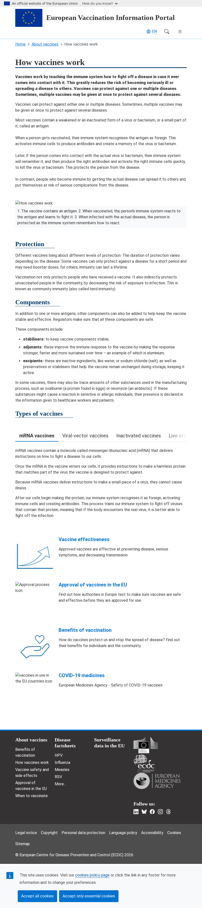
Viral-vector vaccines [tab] (85, 436)
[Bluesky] (144, 811)
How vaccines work (32, 762)
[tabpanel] (101, 483)
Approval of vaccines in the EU (93, 585)
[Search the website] (166, 31)
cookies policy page (92, 875)
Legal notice (26, 832)
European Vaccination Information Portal (110, 17)
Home (20, 44)
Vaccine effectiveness (84, 539)
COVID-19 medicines (82, 675)
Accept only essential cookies (89, 896)
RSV (58, 776)
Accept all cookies (37, 896)
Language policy (123, 832)
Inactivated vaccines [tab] (138, 436)
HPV (59, 755)
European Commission (146, 745)
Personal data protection (83, 832)
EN (154, 31)
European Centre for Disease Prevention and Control (144, 763)
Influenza (62, 762)
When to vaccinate (31, 795)
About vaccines (45, 44)
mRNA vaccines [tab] (36, 436)
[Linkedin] (136, 811)
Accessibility (152, 832)
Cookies (174, 832)
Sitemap (22, 843)
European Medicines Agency (157, 781)
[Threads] (168, 811)
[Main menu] (180, 31)
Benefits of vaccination (85, 630)
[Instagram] (160, 811)
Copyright (49, 832)
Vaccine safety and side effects (32, 772)
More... (60, 784)
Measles (62, 769)
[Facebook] (152, 811)
